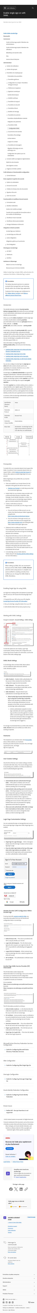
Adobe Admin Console (14, 293)
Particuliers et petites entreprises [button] (11, 1274)
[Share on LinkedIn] (21, 1190)
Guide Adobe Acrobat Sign (10, 33)
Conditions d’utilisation (20, 1307)
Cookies (27, 1307)
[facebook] (3, 1302)
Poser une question (12, 1252)
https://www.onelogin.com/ (15, 522)
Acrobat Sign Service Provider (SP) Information (15, 601)
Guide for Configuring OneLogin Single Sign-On (19, 1080)
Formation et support (12, 1226)
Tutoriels (10, 1232)
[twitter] (9, 1302)
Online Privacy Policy (18, 1161)
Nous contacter (11, 1263)
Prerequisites (28, 740)
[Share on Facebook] (11, 1190)
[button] (32, 8)
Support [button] (5, 1286)
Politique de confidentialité (8, 1307)
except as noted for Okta (20, 916)
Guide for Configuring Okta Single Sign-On (18, 1065)
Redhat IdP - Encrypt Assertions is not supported (17, 1111)
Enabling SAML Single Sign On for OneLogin (17, 356)
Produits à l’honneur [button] (8, 1293)
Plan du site (5, 1310)
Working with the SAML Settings (25, 554)
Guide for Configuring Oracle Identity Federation (17, 1096)
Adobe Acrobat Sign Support (22, 472)
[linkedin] (13, 1302)
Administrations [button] (7, 1282)
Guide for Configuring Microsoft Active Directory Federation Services (17, 1050)
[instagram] (6, 1302)
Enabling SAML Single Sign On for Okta (15, 354)
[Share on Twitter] (16, 1190)
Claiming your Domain (13, 488)
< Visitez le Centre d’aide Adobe (14, 1222)
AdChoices (12, 1310)
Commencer (10, 1228)
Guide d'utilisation (12, 1230)
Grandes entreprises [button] (8, 1278)
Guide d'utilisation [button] (10, 8)
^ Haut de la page (31, 1217)
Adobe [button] (4, 1290)
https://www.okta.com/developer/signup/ (19, 516)
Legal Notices (6, 1161)
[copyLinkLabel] (26, 1190)
